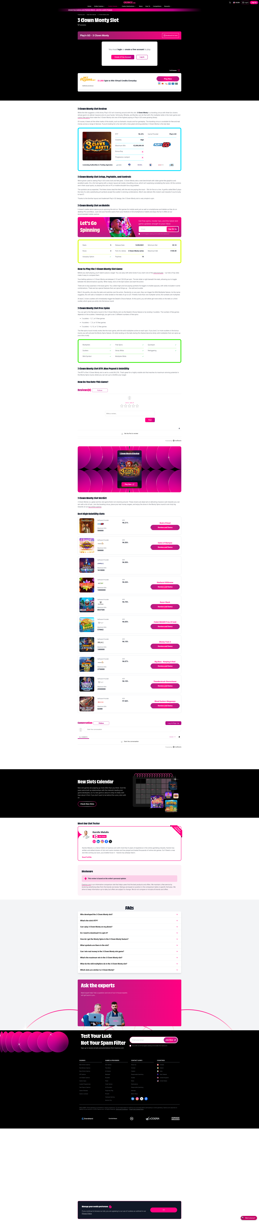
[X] (141, 1100)
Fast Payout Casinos (84, 1089)
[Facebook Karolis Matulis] (106, 843)
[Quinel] (140, 165)
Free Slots (108, 1070)
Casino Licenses (83, 1095)
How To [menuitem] (147, 6)
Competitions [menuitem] (157, 6)
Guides (133, 1079)
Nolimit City (108, 1102)
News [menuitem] (141, 6)
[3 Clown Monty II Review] (129, 469)
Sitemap (133, 1092)
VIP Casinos (82, 1076)
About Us (133, 1066)
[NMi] (171, 165)
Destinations (134, 1086)
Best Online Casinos (84, 1066)
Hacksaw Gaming (110, 1099)
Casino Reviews (83, 1092)
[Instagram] (137, 1100)
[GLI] (150, 165)
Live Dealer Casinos (84, 1079)
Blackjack (107, 1076)
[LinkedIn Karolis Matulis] (98, 843)
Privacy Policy (87, 1214)
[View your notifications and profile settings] (179, 428)
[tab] (83, 737)
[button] (121, 405)
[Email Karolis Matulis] (94, 843)
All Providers (108, 1089)
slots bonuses (158, 273)
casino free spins (84, 117)
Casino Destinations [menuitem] (128, 6)
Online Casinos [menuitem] (98, 6)
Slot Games (108, 1066)
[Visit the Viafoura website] (177, 440)
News (132, 1082)
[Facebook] (146, 1100)
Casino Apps (82, 1082)
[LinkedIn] (132, 1100)
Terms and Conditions (122, 1111)
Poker (106, 1082)
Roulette (107, 1079)
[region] (129, 415)
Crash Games (108, 1086)
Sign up (132, 402)
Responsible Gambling (137, 1076)
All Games (108, 1073)
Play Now (168, 79)
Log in (127, 402)
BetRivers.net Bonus (87, 85)
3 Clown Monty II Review (129, 453)
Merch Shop (134, 1095)
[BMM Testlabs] (161, 165)
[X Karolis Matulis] (110, 843)
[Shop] (230, 2)
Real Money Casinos (84, 1070)
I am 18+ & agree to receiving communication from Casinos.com (155, 233)
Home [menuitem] (89, 6)
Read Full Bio (87, 859)
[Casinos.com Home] (130, 2)
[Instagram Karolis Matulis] (102, 843)
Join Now (169, 1042)
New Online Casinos (84, 1073)
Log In (142, 57)
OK (164, 1210)
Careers (133, 1073)
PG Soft (107, 1095)
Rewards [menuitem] (167, 6)
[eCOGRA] (119, 165)
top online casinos (94, 507)
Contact (133, 1070)
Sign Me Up (172, 229)
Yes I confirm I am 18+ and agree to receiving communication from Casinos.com (149, 1047)
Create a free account (123, 57)
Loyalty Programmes (84, 1086)
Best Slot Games (91, 14)
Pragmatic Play (109, 1092)
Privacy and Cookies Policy (136, 1111)
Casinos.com (81, 14)
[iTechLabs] (129, 165)
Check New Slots (87, 806)
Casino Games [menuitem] (112, 6)
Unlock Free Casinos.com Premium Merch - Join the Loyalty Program (58, 10)
